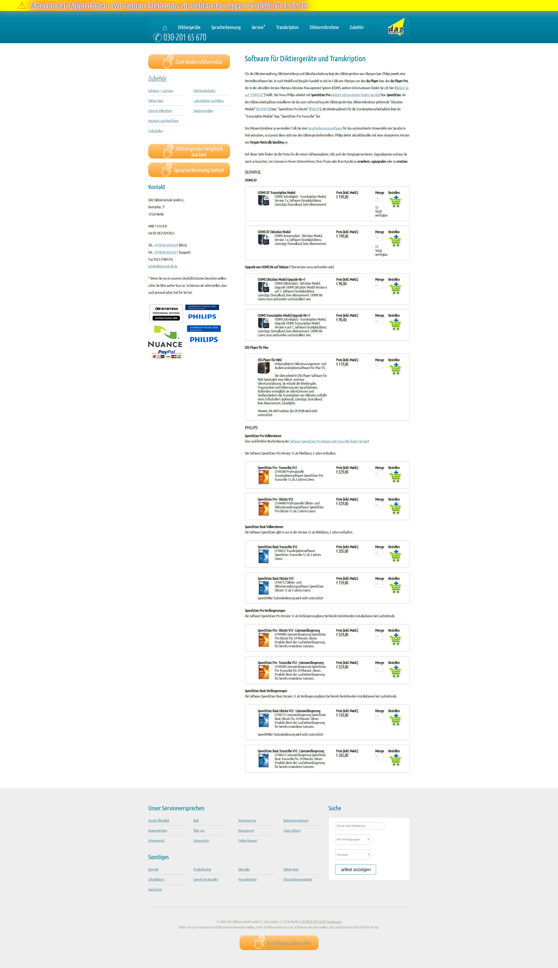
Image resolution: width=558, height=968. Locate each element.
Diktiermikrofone (324, 27)
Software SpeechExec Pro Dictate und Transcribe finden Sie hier (329, 441)
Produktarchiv (202, 869)
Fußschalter (155, 130)
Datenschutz (201, 840)
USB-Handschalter (204, 90)
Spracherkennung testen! (199, 169)
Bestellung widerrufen (289, 942)
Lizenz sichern (292, 830)
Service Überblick (158, 820)
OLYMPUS (263, 108)
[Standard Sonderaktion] (369, 856)
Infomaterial (156, 840)
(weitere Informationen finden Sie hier (355, 94)
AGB (196, 820)
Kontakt (153, 869)
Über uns (199, 830)
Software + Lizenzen (160, 90)
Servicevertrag (247, 820)
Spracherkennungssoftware (325, 128)
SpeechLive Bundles (205, 879)
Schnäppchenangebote (297, 879)
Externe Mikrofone (160, 110)
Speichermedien (203, 110)
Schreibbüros (156, 879)
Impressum (334, 921)
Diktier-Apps (155, 100)
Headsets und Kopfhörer (163, 120)
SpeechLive (155, 889)
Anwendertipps (157, 830)
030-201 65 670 (184, 36)
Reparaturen (246, 830)
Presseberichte (247, 879)
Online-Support (247, 840)
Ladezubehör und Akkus (208, 100)
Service (258, 26)
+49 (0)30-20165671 (166, 252)
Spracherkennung (226, 27)
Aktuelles (244, 869)
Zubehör (357, 27)
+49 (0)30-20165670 (166, 245)
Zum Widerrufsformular (199, 61)
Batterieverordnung (295, 820)
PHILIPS (315, 108)
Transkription (287, 27)
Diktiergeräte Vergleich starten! (199, 151)
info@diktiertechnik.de (162, 266)
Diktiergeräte (189, 27)
